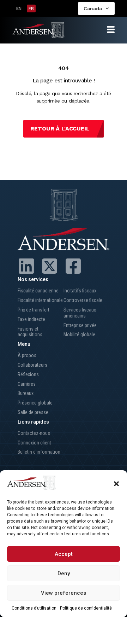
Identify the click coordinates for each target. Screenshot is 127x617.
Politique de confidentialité (86, 608)
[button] (116, 483)
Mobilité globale (79, 334)
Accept (64, 554)
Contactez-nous (34, 433)
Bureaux (26, 393)
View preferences (63, 593)
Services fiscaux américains (80, 313)
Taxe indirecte (31, 319)
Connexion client (34, 443)
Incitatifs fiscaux (80, 290)
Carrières (27, 384)
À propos (27, 355)
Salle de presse (33, 412)
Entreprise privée (80, 325)
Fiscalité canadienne (38, 290)
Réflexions (28, 374)
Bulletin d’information (39, 452)
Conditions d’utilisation (34, 608)
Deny (64, 573)
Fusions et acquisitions (30, 332)
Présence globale (35, 403)
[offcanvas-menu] (111, 29)
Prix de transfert (33, 310)
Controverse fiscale (83, 300)
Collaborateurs (32, 365)
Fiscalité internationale (40, 300)
